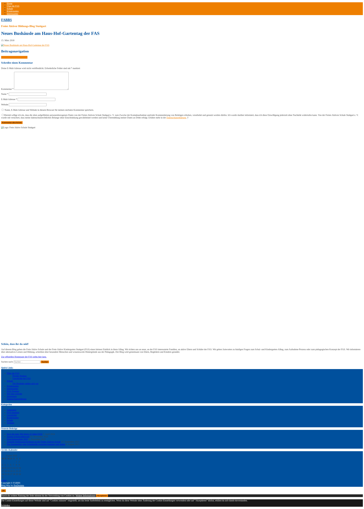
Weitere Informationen (86, 495)
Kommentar (7, 89)
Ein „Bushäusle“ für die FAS (14, 57)
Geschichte (12, 415)
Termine (10, 423)
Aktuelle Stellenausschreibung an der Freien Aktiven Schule (34, 442)
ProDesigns (19, 485)
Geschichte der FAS (22, 378)
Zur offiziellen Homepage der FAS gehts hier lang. (24, 357)
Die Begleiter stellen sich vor (25, 383)
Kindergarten (13, 11)
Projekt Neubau (20, 376)
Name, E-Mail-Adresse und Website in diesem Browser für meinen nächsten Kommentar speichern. (49, 110)
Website (4, 104)
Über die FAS (13, 6)
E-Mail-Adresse (9, 99)
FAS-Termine (13, 391)
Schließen (5, 505)
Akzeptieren (102, 496)
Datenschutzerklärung (176, 117)
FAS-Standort (13, 412)
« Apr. (4, 480)
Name (4, 94)
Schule (10, 8)
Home (9, 3)
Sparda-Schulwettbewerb (18, 436)
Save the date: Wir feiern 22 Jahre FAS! (24, 434)
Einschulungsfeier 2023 (17, 439)
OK (3, 491)
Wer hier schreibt (14, 394)
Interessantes (12, 14)
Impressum (12, 396)
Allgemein (11, 410)
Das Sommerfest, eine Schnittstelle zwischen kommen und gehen (36, 444)
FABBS (6, 20)
